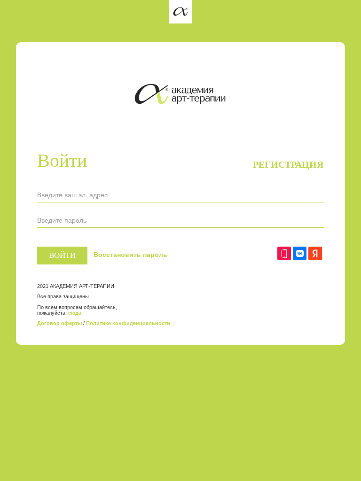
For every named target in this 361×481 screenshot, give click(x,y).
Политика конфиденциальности (128, 323)
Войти (62, 255)
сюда (74, 313)
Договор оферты (59, 323)
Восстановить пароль (130, 254)
